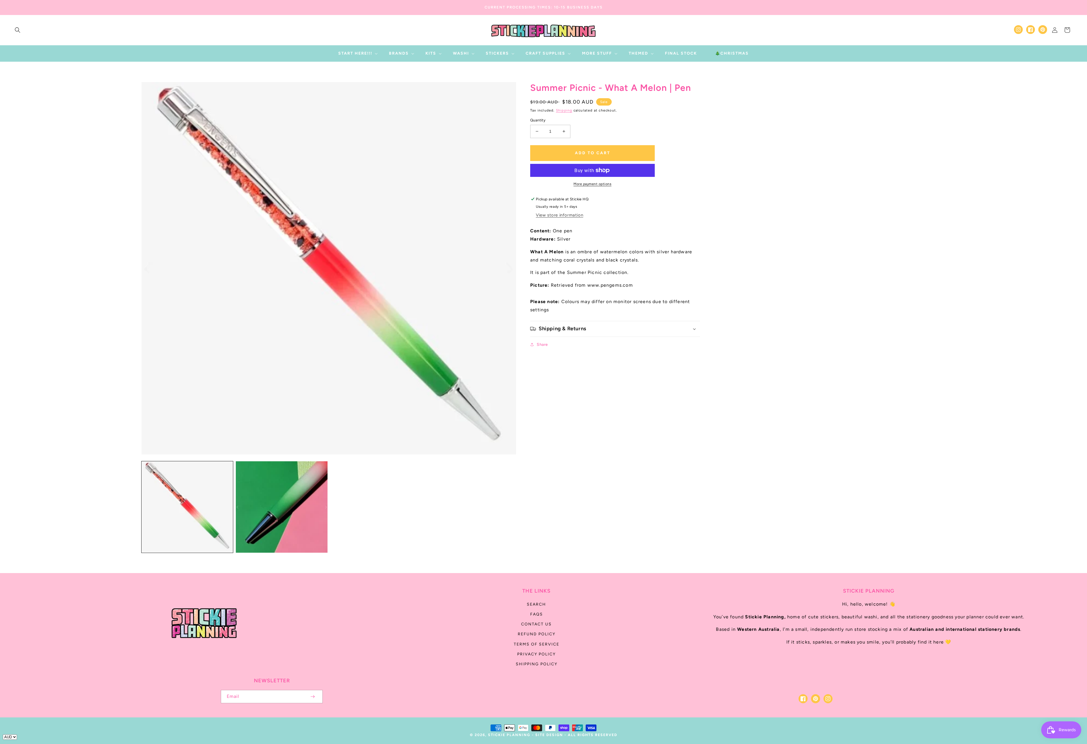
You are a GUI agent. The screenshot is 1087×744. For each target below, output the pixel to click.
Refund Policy (536, 634)
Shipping (564, 110)
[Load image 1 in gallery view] (187, 507)
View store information (559, 215)
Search (536, 604)
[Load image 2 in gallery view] (281, 507)
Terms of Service (536, 644)
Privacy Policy (536, 654)
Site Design (549, 735)
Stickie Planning (509, 735)
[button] (17, 30)
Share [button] (542, 344)
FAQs (536, 614)
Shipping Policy (536, 664)
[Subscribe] (312, 696)
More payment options (592, 184)
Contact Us (536, 624)
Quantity (537, 120)
